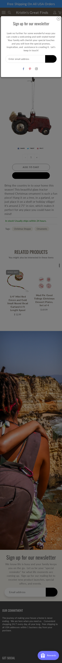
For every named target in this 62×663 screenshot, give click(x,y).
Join (51, 59)
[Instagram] (36, 68)
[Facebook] (23, 68)
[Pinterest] (30, 68)
